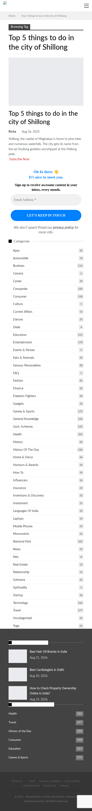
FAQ (16, 373)
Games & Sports (23, 411)
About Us (17, 781)
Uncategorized (22, 618)
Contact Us (49, 785)
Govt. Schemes (23, 426)
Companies (20, 289)
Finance (18, 388)
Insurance (19, 488)
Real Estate (20, 564)
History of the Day (26, 449)
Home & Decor (23, 457)
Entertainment (22, 342)
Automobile (20, 258)
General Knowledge (26, 419)
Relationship (21, 572)
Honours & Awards (25, 465)
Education (20, 335)
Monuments (21, 533)
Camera (18, 273)
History (18, 442)
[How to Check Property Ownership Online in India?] (18, 693)
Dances (18, 319)
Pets (16, 557)
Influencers (20, 480)
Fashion (18, 380)
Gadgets (18, 403)
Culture (18, 304)
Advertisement (31, 785)
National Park (22, 541)
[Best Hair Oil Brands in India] (18, 656)
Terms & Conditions (50, 781)
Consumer (20, 296)
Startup (18, 595)
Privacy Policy (72, 781)
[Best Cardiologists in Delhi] (18, 674)
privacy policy (63, 227)
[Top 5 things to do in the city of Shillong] (46, 82)
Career (17, 281)
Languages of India (25, 511)
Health (17, 434)
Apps (16, 250)
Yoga (16, 625)
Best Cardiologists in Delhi (47, 670)
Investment (20, 503)
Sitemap (64, 785)
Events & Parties (24, 350)
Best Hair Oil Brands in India (48, 651)
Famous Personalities (27, 365)
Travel (10, 105)
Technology (20, 603)
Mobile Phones (23, 526)
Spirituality (20, 587)
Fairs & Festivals (23, 357)
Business (18, 265)
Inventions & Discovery (28, 495)
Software (19, 579)
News (17, 549)
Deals (16, 327)
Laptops (18, 518)
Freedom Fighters (24, 396)
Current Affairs (22, 311)
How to (18, 472)
